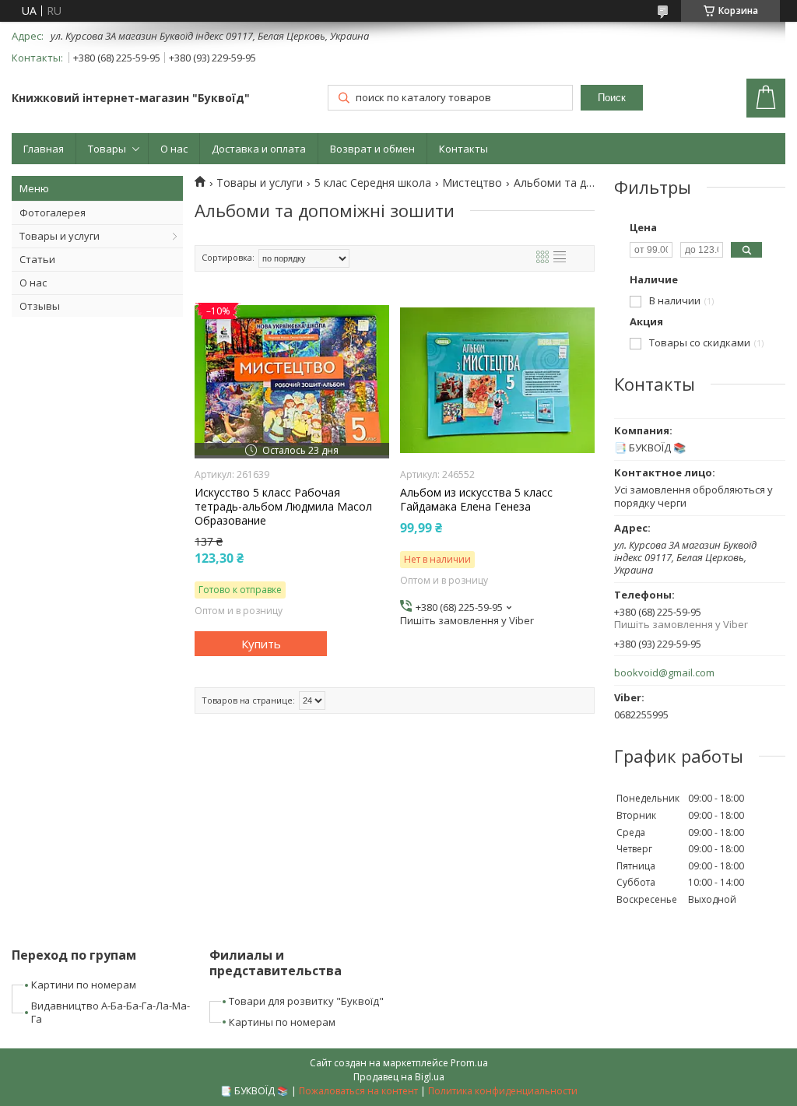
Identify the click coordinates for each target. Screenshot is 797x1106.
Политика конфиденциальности (503, 1090)
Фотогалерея (52, 212)
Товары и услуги (59, 236)
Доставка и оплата (259, 149)
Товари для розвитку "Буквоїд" (306, 1001)
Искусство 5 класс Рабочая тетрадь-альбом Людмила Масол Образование (283, 507)
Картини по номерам (83, 985)
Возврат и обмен (372, 149)
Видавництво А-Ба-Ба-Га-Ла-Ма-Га (110, 1012)
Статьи (37, 259)
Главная (43, 149)
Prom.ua (469, 1062)
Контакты (463, 149)
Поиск (612, 98)
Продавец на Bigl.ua (398, 1076)
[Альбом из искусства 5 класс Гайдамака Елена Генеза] (497, 380)
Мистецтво (472, 183)
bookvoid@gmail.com (664, 672)
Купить (261, 643)
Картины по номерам (282, 1022)
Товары (107, 149)
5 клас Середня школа (372, 183)
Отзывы (39, 306)
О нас (174, 149)
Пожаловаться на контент (358, 1090)
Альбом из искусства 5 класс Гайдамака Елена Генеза (476, 500)
